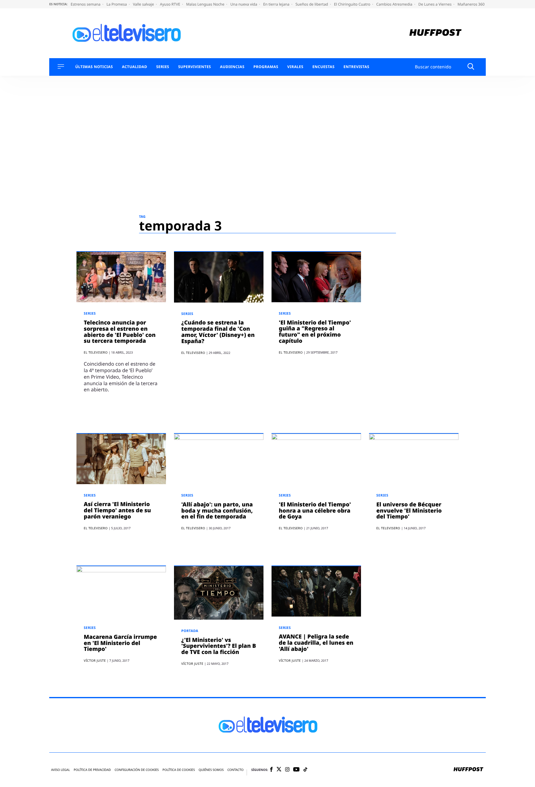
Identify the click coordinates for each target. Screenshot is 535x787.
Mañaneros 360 (472, 4)
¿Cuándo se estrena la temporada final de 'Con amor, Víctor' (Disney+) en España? (218, 332)
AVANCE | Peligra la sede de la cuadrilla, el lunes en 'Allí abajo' (316, 643)
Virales (295, 67)
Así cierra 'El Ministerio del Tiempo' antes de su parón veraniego (117, 510)
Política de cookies (179, 770)
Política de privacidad (92, 770)
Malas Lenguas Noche (205, 4)
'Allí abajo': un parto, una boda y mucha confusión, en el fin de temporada (217, 511)
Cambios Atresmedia (394, 4)
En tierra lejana (276, 4)
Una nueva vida (244, 4)
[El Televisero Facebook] (271, 770)
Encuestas (323, 67)
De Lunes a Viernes (435, 4)
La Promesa (117, 4)
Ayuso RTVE (170, 4)
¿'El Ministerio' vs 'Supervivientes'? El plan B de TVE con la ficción (218, 646)
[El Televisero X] (278, 769)
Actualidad (134, 67)
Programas (266, 67)
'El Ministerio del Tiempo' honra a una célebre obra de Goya (315, 511)
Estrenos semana (86, 4)
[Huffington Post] (435, 33)
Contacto (235, 770)
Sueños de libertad (312, 4)
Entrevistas (356, 67)
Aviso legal (60, 770)
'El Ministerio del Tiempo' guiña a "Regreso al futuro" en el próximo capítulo (315, 332)
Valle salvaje (144, 4)
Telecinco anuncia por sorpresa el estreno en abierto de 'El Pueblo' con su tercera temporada (120, 332)
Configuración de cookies (137, 770)
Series (162, 67)
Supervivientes (194, 67)
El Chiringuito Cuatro (352, 4)
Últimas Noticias (94, 67)
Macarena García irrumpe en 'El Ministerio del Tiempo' (120, 643)
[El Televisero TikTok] (305, 769)
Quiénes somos (211, 770)
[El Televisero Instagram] (287, 769)
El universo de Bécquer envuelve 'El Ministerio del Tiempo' (409, 511)
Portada (189, 631)
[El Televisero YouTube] (296, 769)
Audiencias (232, 67)
